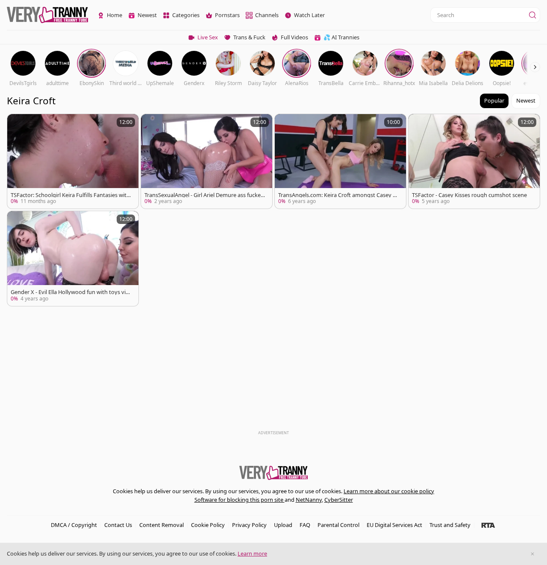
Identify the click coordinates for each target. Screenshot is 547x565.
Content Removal (161, 525)
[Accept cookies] (532, 554)
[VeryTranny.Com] (47, 15)
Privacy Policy (249, 525)
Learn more (252, 553)
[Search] (532, 15)
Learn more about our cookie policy (389, 491)
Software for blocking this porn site (239, 499)
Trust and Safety (450, 525)
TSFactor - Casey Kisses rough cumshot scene (469, 195)
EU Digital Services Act (394, 525)
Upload (283, 525)
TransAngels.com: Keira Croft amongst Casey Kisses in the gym (337, 195)
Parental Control (338, 525)
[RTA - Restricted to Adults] (488, 524)
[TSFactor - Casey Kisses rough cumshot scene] (474, 161)
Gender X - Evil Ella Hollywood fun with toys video (70, 292)
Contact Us (118, 525)
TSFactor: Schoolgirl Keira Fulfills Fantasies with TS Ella (70, 195)
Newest (525, 100)
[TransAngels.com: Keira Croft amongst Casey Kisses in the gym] (340, 161)
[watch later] (17, 124)
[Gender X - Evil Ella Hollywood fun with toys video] (72, 258)
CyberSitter (338, 499)
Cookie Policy (208, 525)
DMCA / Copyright (74, 525)
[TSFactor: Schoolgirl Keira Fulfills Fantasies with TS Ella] (72, 161)
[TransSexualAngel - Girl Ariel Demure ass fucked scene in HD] (206, 161)
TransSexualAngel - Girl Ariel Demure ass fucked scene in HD (204, 195)
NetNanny (309, 499)
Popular (494, 100)
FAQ (305, 525)
